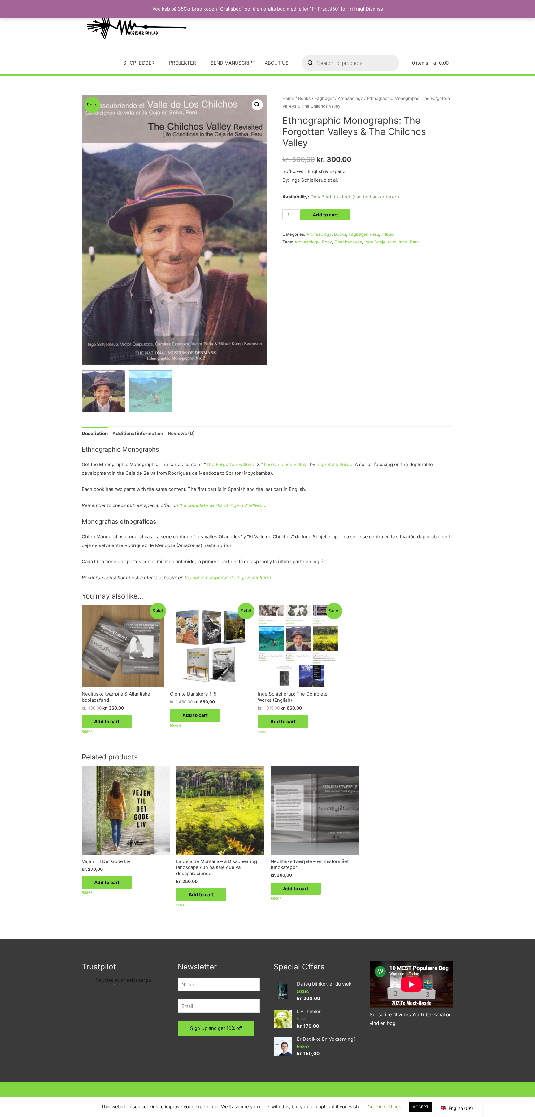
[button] (257, 104)
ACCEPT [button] (420, 1106)
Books (304, 98)
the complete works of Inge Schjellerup (222, 505)
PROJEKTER (182, 63)
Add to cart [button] (107, 721)
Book (327, 241)
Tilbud (387, 234)
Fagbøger (324, 98)
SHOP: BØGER (138, 63)
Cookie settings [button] (384, 1107)
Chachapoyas (348, 241)
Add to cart (325, 215)
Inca (403, 241)
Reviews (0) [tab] (181, 433)
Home (288, 98)
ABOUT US (277, 63)
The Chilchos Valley (285, 464)
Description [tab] (95, 433)
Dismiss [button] (374, 9)
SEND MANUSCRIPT (233, 63)
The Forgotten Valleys (230, 464)
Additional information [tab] (137, 433)
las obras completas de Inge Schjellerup (228, 578)
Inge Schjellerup (380, 241)
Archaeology (350, 98)
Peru (374, 234)
